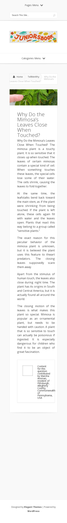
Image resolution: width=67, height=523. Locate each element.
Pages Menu (32, 5)
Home (20, 76)
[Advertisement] (33, 451)
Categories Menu (31, 58)
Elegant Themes (33, 507)
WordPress (33, 511)
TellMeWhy (33, 76)
